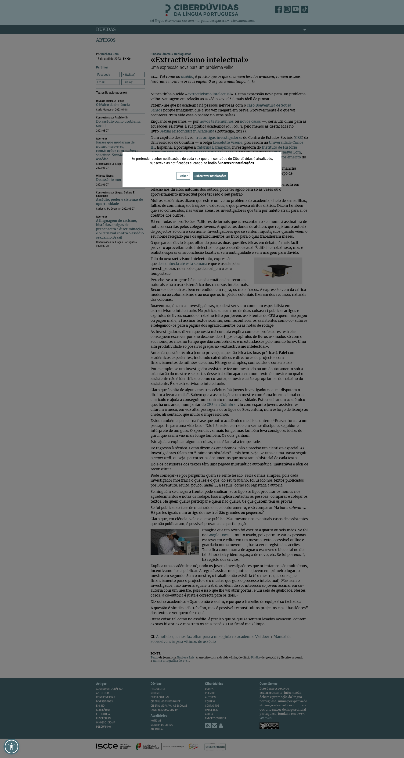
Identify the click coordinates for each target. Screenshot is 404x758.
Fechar (183, 176)
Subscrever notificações (210, 176)
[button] (11, 746)
